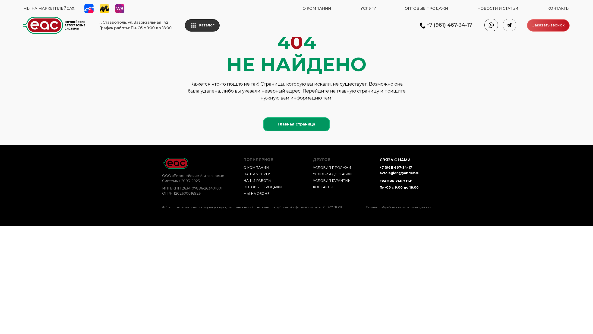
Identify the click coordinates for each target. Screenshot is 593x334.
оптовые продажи (262, 187)
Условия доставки (332, 174)
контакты (323, 187)
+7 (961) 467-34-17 (396, 167)
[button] (548, 25)
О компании (256, 168)
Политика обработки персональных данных (398, 207)
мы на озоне (256, 194)
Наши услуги (257, 174)
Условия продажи (332, 168)
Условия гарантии (332, 181)
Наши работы (257, 181)
